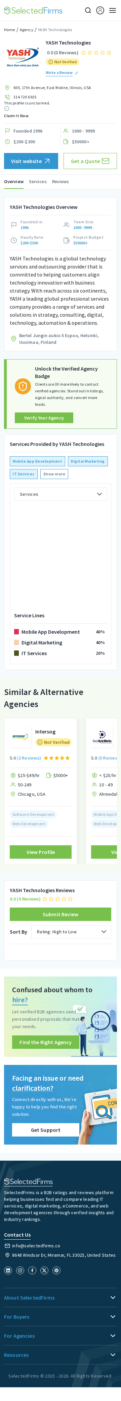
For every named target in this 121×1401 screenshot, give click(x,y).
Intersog (45, 731)
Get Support (46, 1129)
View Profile (41, 852)
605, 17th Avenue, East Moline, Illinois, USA (52, 87)
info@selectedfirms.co (36, 1246)
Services (38, 181)
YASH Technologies (55, 29)
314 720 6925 (25, 96)
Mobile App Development (37, 461)
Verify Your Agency (44, 418)
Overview (14, 181)
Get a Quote (85, 161)
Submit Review (60, 914)
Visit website (26, 161)
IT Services (24, 473)
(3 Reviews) (29, 758)
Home (9, 29)
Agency (26, 29)
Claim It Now (16, 115)
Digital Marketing (88, 461)
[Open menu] (110, 10)
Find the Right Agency (45, 1042)
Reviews (60, 181)
